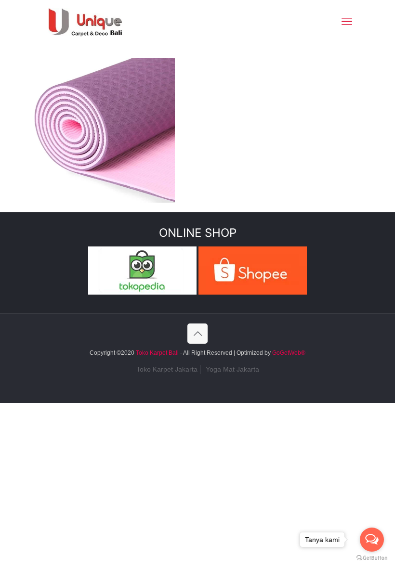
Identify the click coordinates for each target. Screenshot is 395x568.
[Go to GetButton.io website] (371, 558)
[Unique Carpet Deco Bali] (94, 21)
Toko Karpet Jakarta (167, 369)
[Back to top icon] (197, 333)
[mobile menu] (347, 21)
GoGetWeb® (288, 352)
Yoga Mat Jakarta (232, 369)
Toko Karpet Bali (157, 352)
